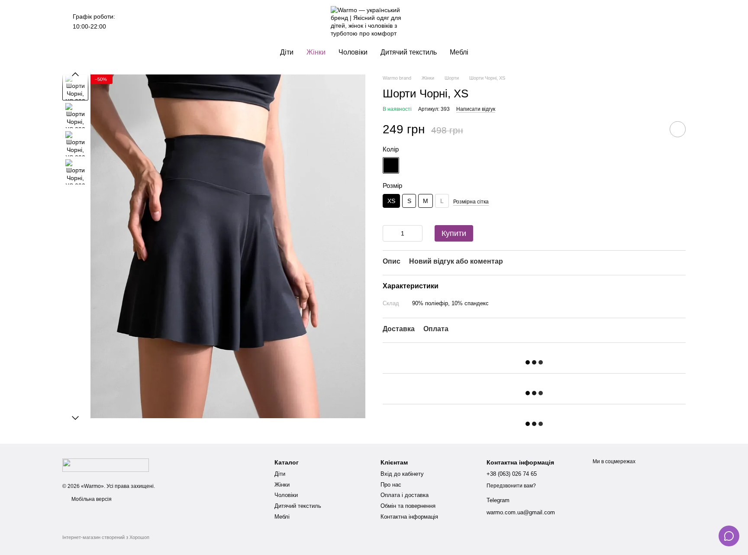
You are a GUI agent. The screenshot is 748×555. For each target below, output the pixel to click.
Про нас (390, 484)
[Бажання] (634, 22)
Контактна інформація (409, 516)
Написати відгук (475, 109)
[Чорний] (391, 165)
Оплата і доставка (404, 495)
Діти (286, 52)
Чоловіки (353, 52)
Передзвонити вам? (511, 486)
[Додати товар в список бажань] (678, 129)
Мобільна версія (91, 499)
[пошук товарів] (131, 22)
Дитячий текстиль (408, 52)
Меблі (459, 52)
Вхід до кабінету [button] (402, 474)
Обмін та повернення (407, 506)
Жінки (316, 52)
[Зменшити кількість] (389, 233)
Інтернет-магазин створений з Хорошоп (105, 537)
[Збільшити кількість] (416, 233)
